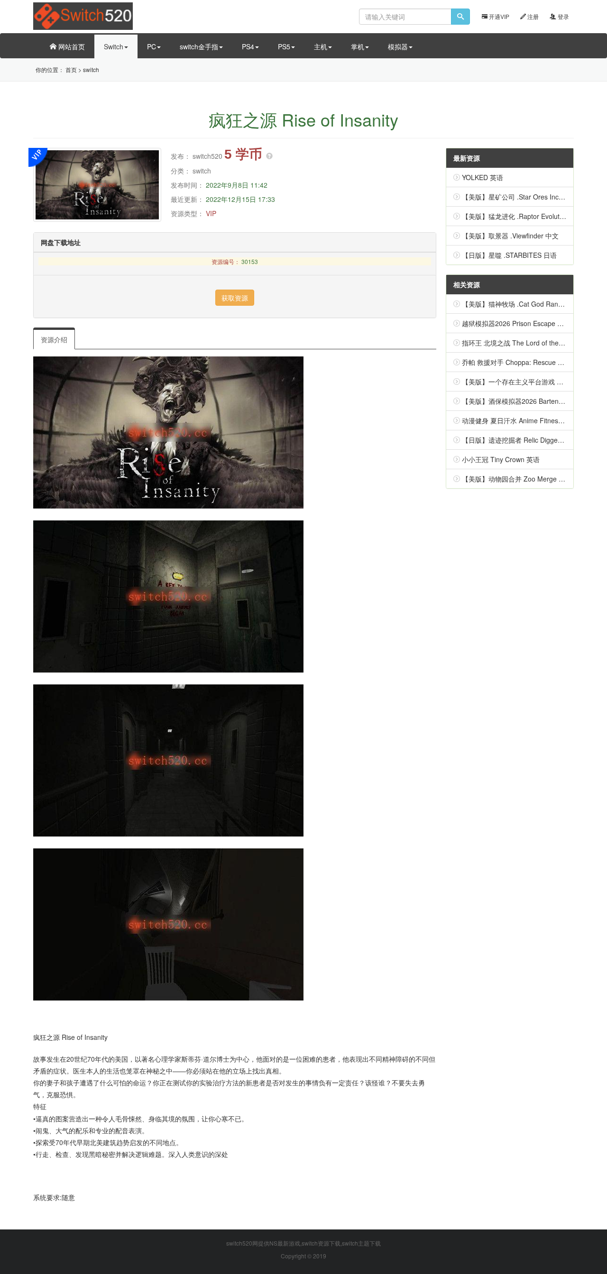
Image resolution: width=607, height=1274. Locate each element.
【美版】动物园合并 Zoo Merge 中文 (517, 478)
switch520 (207, 156)
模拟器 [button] (398, 46)
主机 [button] (320, 46)
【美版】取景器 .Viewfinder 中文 (510, 235)
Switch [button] (113, 46)
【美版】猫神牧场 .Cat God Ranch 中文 (521, 304)
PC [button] (151, 46)
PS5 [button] (284, 46)
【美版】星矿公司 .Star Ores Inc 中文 (518, 196)
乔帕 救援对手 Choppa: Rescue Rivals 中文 (526, 362)
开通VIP (498, 16)
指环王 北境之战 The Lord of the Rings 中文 (527, 342)
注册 (532, 16)
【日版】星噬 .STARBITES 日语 (509, 255)
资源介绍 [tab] (54, 339)
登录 (562, 16)
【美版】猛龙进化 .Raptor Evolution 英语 (523, 216)
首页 (71, 69)
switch (91, 69)
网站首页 (70, 46)
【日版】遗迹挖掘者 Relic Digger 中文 (518, 440)
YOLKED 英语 (482, 177)
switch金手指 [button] (199, 46)
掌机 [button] (357, 46)
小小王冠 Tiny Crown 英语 (501, 459)
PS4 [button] (248, 46)
